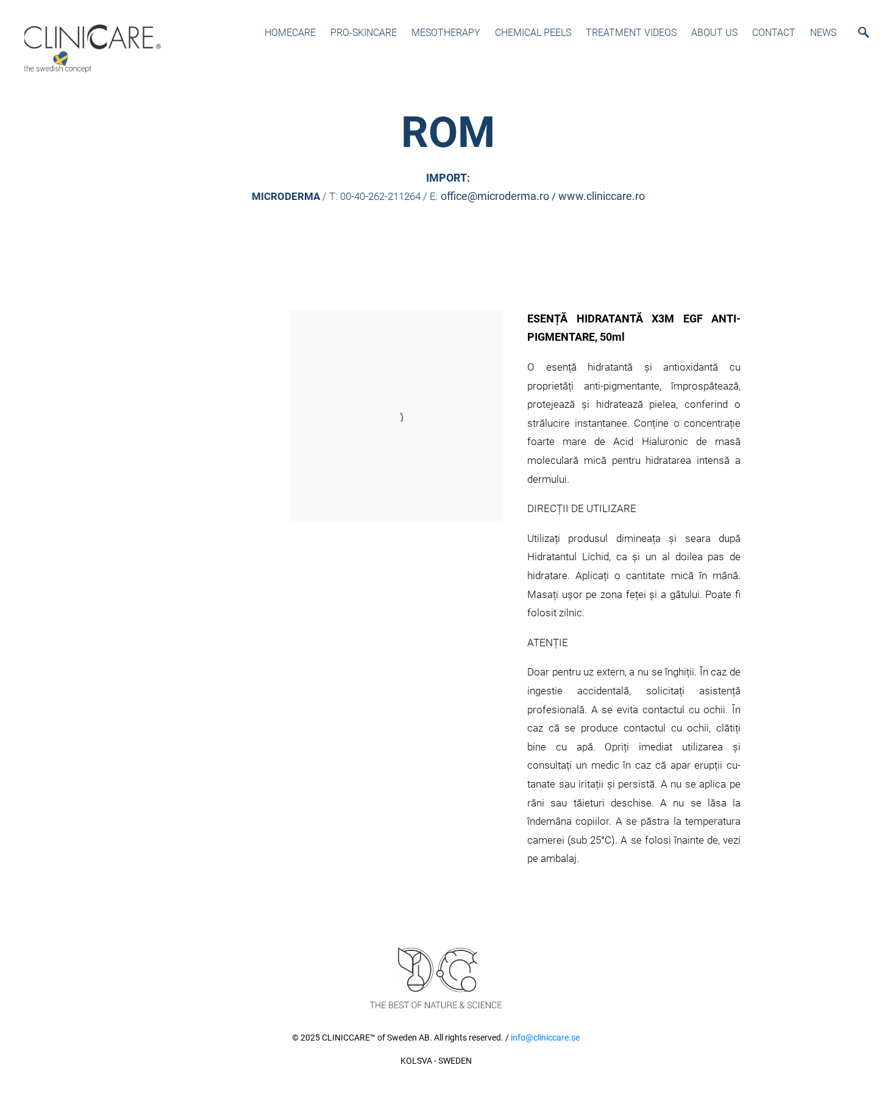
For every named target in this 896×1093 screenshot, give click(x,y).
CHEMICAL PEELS (533, 32)
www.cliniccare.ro (601, 196)
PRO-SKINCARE (363, 32)
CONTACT (773, 32)
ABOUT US (714, 32)
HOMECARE (290, 32)
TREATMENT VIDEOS (631, 32)
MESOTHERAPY (445, 32)
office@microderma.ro (495, 196)
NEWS (823, 32)
